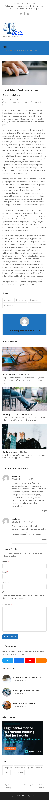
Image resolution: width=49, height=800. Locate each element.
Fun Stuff (37, 102)
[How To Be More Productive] (24, 359)
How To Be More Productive (15, 374)
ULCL (23, 796)
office (6, 772)
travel (20, 772)
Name (5, 561)
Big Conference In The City (15, 452)
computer (8, 767)
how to (39, 767)
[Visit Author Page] (24, 321)
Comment (7, 604)
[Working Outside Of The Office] (24, 398)
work (29, 772)
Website (5, 582)
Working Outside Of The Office (17, 414)
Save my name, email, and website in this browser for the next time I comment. (23, 596)
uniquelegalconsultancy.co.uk (16, 102)
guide (30, 767)
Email (5, 572)
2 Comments (10, 105)
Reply (44, 511)
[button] (45, 29)
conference (20, 767)
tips (13, 772)
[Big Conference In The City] (24, 436)
